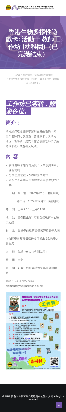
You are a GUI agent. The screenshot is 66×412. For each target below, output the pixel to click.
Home (17, 75)
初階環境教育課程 (43, 75)
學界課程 (27, 75)
